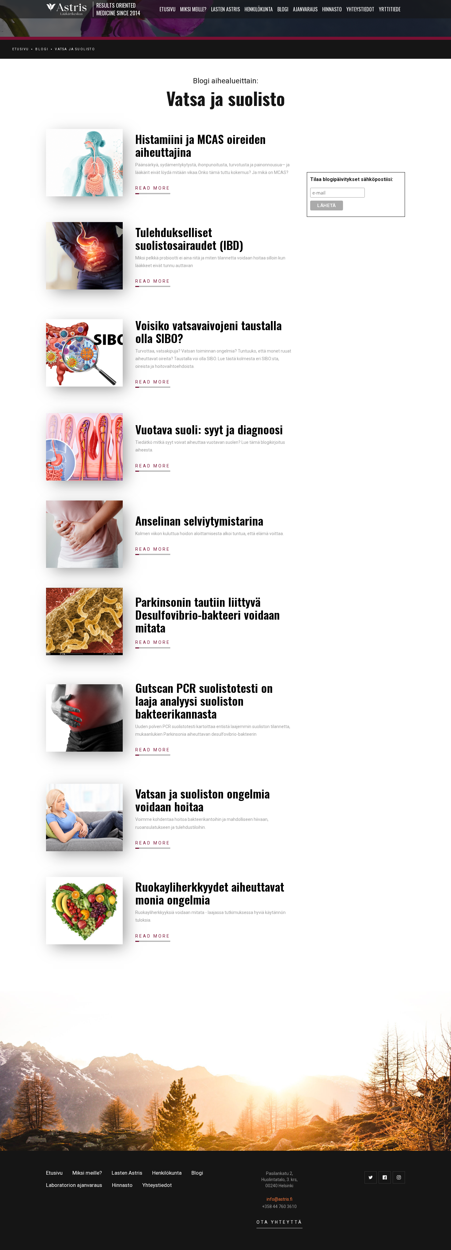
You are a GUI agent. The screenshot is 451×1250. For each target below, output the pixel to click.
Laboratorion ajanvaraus (74, 1185)
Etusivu (54, 1173)
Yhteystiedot (157, 1185)
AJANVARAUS (305, 9)
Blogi (282, 9)
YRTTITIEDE (389, 9)
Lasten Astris (127, 1173)
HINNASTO (332, 9)
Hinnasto (122, 1185)
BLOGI (41, 49)
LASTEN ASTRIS (225, 9)
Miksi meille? (87, 1173)
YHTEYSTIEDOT (360, 9)
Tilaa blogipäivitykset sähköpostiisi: (351, 179)
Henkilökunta (167, 1173)
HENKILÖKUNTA (259, 9)
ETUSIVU (167, 9)
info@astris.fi (279, 1199)
